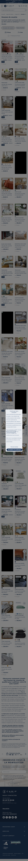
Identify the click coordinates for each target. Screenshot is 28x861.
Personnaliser (14, 447)
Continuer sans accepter (14, 411)
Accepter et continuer (14, 449)
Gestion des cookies (11, 431)
